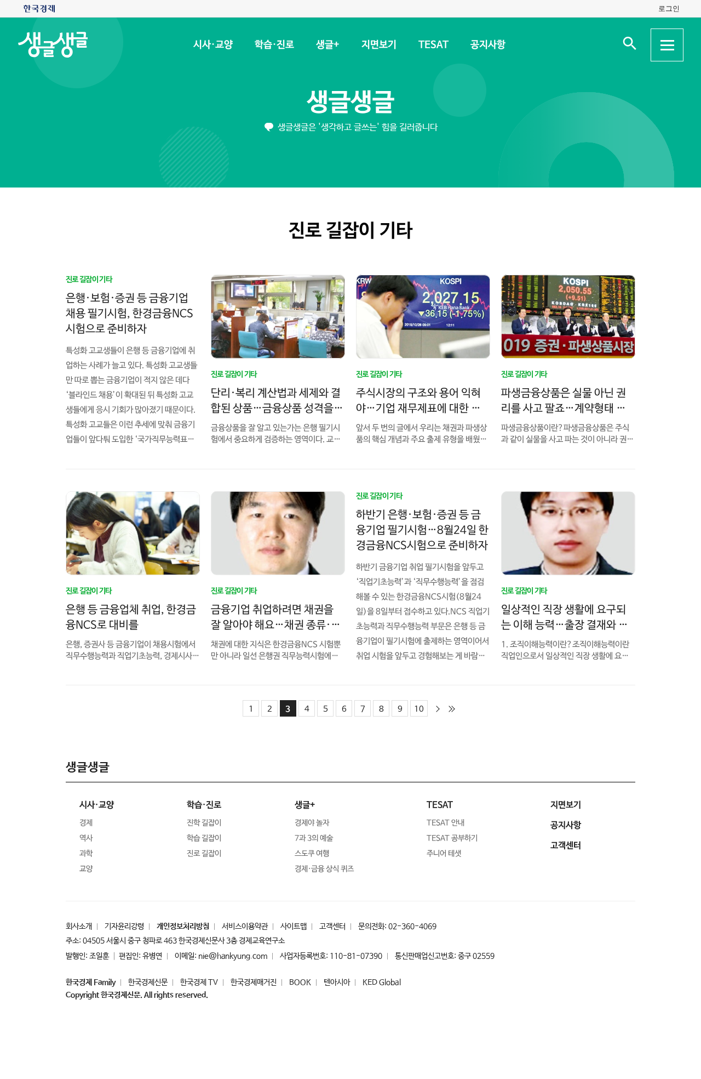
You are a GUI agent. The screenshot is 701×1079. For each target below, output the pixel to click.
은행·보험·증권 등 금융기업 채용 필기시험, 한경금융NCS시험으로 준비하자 (129, 313)
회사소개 (79, 926)
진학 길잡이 (204, 823)
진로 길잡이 (204, 853)
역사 (86, 838)
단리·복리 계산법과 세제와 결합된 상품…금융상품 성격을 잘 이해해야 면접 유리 (276, 408)
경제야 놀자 (312, 823)
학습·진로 (274, 44)
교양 (86, 869)
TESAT (433, 44)
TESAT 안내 (445, 823)
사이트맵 (293, 926)
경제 (86, 823)
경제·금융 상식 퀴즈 (324, 869)
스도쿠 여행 (312, 853)
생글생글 (350, 103)
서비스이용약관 (245, 926)
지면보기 (378, 44)
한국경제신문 (148, 982)
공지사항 (487, 44)
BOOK (300, 982)
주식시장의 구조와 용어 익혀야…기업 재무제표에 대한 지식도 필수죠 (418, 408)
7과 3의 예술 (314, 838)
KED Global (382, 982)
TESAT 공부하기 (452, 838)
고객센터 (332, 926)
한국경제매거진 (254, 982)
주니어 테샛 (444, 853)
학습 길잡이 (204, 838)
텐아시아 (337, 982)
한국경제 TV (199, 982)
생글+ (327, 44)
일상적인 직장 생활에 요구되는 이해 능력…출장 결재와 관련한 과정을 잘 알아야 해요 (564, 624)
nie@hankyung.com (232, 956)
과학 (86, 853)
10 (419, 709)
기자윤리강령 (124, 926)
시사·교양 (212, 44)
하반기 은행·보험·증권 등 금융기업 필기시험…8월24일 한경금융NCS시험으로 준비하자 (422, 530)
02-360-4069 (412, 926)
